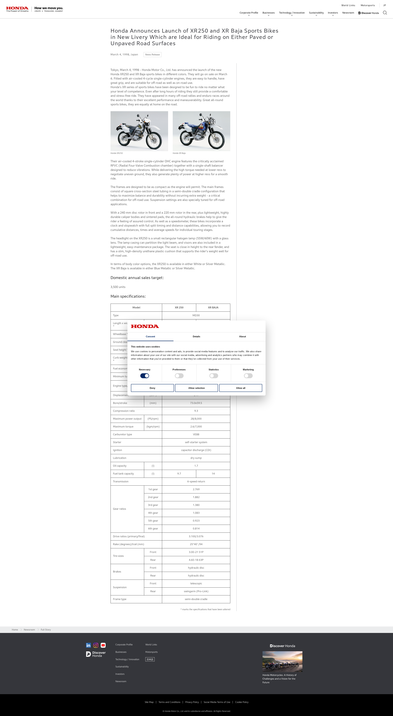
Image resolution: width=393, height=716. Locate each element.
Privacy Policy (192, 702)
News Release (152, 54)
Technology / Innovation (292, 12)
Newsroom (348, 12)
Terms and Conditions (169, 702)
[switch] (179, 375)
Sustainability (316, 12)
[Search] (385, 13)
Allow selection (196, 388)
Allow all (240, 388)
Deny (152, 388)
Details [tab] (196, 336)
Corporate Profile (249, 12)
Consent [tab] (150, 336)
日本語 (150, 659)
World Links (348, 5)
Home (15, 629)
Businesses (269, 12)
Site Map (149, 702)
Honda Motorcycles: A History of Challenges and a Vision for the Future (279, 679)
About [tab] (242, 336)
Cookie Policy (241, 702)
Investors (333, 12)
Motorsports (368, 5)
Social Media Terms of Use (217, 702)
